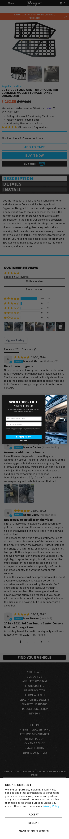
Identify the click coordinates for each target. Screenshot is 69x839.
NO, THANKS (23, 440)
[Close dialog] (65, 397)
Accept (34, 814)
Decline (33, 823)
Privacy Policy (51, 806)
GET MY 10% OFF (23, 437)
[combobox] (9, 424)
